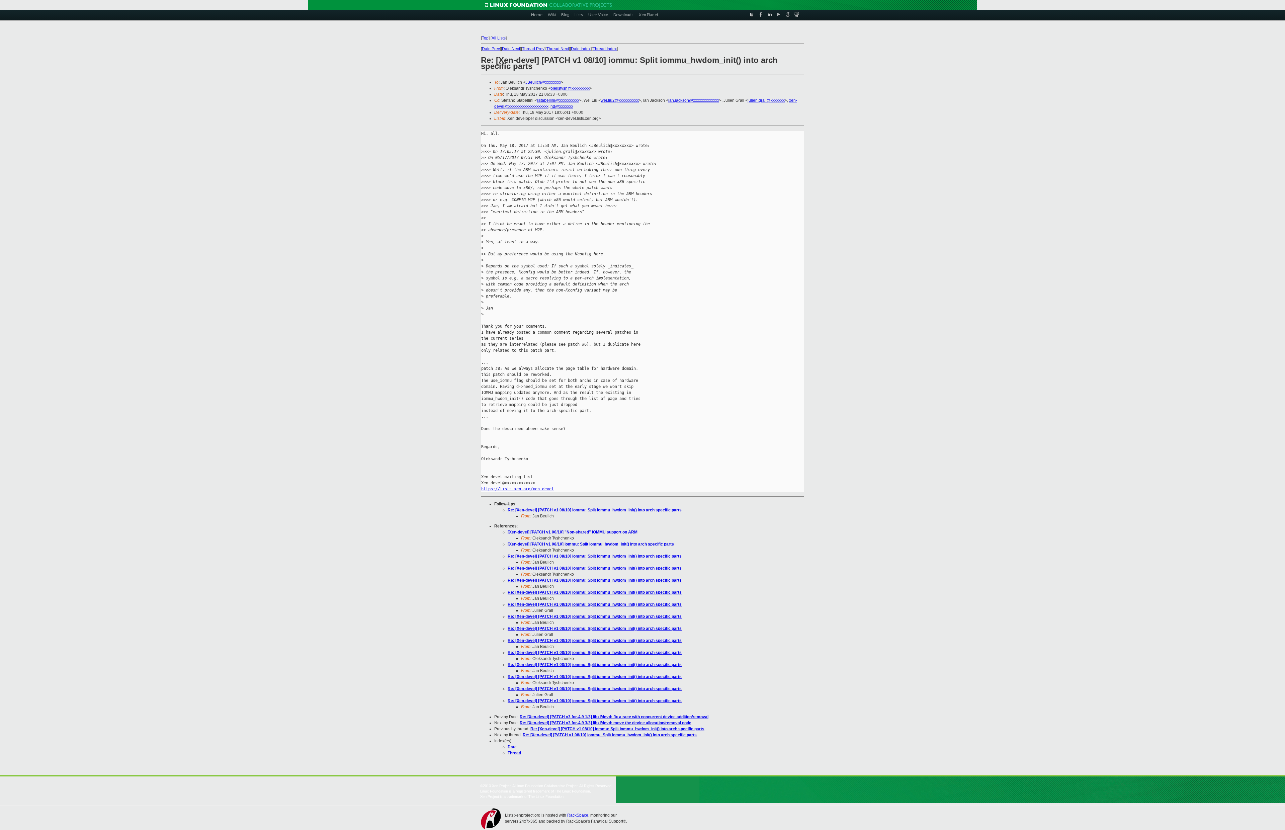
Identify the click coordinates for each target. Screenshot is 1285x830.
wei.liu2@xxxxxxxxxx (620, 100)
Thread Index (605, 49)
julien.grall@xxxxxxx (766, 100)
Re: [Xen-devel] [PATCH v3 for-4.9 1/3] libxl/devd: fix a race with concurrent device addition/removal (614, 717)
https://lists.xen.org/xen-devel (517, 489)
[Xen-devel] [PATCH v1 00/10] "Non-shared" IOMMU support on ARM (572, 532)
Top (485, 38)
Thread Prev (533, 49)
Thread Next (557, 49)
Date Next (511, 49)
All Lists (499, 38)
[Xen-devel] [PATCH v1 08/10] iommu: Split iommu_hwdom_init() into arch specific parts (591, 544)
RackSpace (577, 815)
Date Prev (491, 49)
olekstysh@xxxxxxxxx (570, 88)
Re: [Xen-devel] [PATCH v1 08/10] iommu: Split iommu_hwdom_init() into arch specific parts (595, 510)
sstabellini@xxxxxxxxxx (558, 100)
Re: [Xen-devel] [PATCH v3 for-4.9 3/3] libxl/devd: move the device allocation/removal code (605, 723)
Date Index (581, 49)
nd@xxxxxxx (561, 106)
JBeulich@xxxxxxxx (543, 82)
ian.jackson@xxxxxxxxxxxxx (693, 100)
